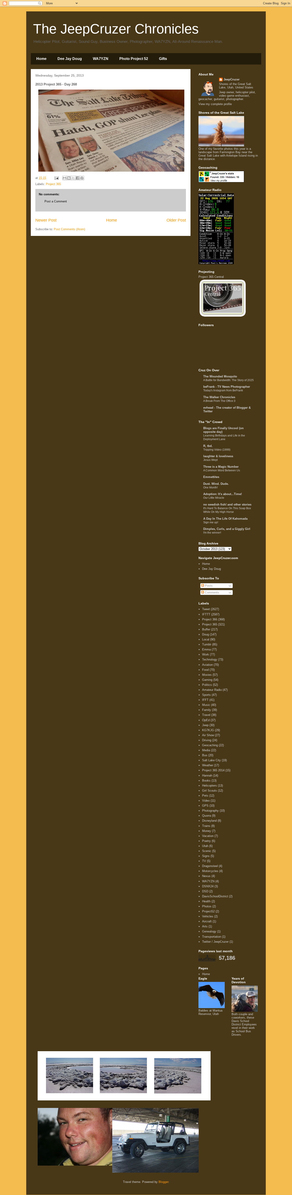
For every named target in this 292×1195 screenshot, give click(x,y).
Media (206, 750)
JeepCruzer (232, 79)
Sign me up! (210, 522)
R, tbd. (208, 446)
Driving (206, 740)
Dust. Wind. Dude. (216, 483)
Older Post (176, 220)
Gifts (163, 59)
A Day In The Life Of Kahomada (225, 518)
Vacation (208, 836)
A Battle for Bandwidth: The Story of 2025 (228, 380)
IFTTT (206, 614)
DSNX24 (208, 886)
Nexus (206, 876)
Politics (207, 685)
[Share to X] (73, 178)
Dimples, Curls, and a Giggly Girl (226, 529)
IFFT (205, 700)
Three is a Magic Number (221, 466)
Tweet (206, 609)
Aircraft (207, 921)
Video (206, 800)
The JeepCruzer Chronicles (116, 28)
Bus (204, 755)
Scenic (206, 851)
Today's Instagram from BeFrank (223, 390)
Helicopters (209, 785)
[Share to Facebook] (77, 178)
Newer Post (46, 220)
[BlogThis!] (69, 178)
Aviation (207, 664)
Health (206, 901)
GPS (205, 805)
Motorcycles (210, 871)
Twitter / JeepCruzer (215, 941)
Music (206, 705)
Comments (211, 592)
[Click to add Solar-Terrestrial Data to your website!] (216, 263)
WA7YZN (100, 59)
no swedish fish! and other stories (227, 504)
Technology (209, 659)
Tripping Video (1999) (216, 449)
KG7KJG (208, 730)
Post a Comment (55, 201)
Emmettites (211, 477)
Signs (206, 856)
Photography (210, 810)
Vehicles (207, 916)
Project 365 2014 (213, 770)
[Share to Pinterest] (82, 178)
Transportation (211, 936)
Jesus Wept (210, 460)
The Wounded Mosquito (220, 376)
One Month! (210, 487)
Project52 (208, 911)
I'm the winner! (212, 532)
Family (206, 710)
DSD (205, 891)
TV (204, 861)
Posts (208, 585)
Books (206, 780)
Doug (205, 634)
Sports (206, 695)
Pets (205, 795)
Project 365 (53, 184)
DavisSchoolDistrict (215, 896)
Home (41, 59)
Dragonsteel (210, 866)
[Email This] (64, 178)
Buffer (206, 629)
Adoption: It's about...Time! (222, 494)
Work (205, 654)
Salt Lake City (211, 760)
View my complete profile (215, 104)
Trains (206, 826)
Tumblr (206, 644)
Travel (206, 715)
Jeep (205, 725)
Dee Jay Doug (69, 59)
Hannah (207, 775)
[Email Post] (56, 178)
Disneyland (209, 820)
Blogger (163, 1182)
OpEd (206, 720)
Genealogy (209, 931)
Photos (206, 906)
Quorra (206, 815)
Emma (206, 649)
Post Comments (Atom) (69, 229)
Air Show (208, 735)
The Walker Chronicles (219, 397)
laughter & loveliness (218, 456)
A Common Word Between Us (221, 470)
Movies (207, 674)
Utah (205, 846)
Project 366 (209, 619)
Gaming (207, 679)
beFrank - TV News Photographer (226, 386)
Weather (207, 765)
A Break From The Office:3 (219, 401)
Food (205, 669)
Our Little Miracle (213, 497)
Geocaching (210, 745)
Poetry (206, 841)
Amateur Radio (212, 690)
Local (205, 639)
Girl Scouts (209, 790)
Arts (205, 926)
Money (206, 831)
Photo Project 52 (133, 59)
